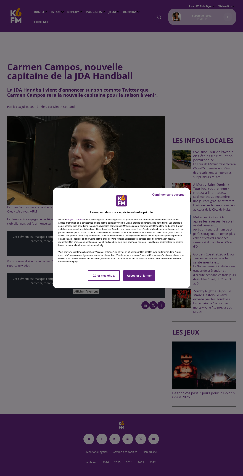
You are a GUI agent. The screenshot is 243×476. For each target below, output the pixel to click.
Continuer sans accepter (169, 194)
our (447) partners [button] (75, 219)
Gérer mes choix (104, 275)
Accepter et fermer (139, 275)
